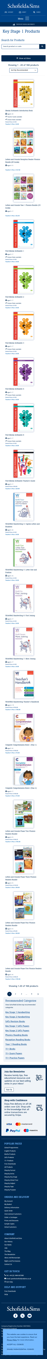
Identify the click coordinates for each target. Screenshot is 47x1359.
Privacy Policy (12, 1340)
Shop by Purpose (10, 1190)
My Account (8, 1201)
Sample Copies (9, 1224)
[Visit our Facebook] (15, 1316)
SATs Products (9, 1157)
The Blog (7, 1251)
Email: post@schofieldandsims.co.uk (18, 1279)
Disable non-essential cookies (20, 1349)
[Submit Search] (42, 46)
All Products (8, 1167)
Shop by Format (9, 1170)
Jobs (5, 1248)
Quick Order (8, 1211)
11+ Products (8, 1161)
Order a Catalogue (10, 1217)
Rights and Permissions (12, 1261)
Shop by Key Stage (10, 1177)
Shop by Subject (9, 1183)
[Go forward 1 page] (38, 994)
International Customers (12, 1214)
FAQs (6, 1294)
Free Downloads (10, 1164)
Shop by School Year (11, 1180)
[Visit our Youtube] (29, 1316)
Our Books (8, 1245)
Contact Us (8, 1264)
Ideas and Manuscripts (12, 1258)
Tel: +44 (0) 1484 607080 (15, 1275)
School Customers (10, 1227)
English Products (10, 1151)
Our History (8, 1241)
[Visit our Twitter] (22, 1316)
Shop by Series (9, 1174)
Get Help (9, 1282)
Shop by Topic (9, 1186)
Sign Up (9, 1090)
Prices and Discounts (11, 1220)
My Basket (8, 1204)
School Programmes (11, 1147)
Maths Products (9, 1154)
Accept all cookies (15, 1344)
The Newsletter (9, 1254)
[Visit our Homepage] (23, 5)
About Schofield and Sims (13, 1238)
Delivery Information (11, 1207)
